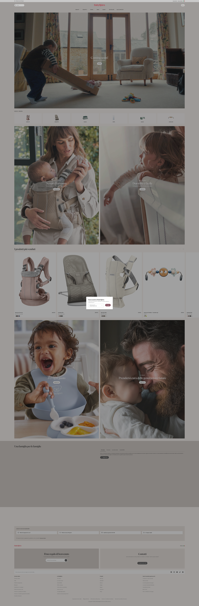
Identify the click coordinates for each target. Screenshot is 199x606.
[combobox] (96, 305)
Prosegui (108, 305)
